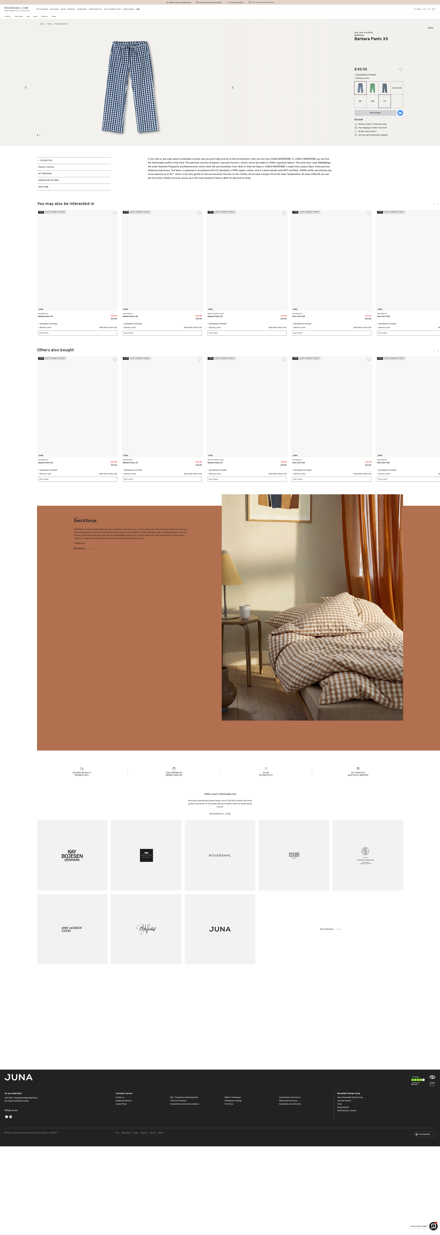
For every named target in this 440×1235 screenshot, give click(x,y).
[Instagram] (11, 1117)
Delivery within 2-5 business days (180, 2)
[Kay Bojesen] (72, 855)
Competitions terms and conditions (184, 1104)
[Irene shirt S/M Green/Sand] (364, 314)
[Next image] (233, 87)
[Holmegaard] (294, 855)
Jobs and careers (344, 1101)
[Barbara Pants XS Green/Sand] (110, 314)
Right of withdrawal (233, 1097)
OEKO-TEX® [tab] (43, 187)
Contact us (120, 1097)
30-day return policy (237, 2)
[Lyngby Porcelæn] (368, 855)
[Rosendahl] (220, 855)
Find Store (229, 1104)
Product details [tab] (46, 167)
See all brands (327, 929)
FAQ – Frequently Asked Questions (184, 1097)
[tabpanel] (240, 173)
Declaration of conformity (290, 1104)
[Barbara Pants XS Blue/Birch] (105, 314)
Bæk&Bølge (79, 548)
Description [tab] (46, 160)
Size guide (358, 119)
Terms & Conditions (178, 1101)
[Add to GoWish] (400, 113)
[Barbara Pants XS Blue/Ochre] (195, 314)
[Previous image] (26, 87)
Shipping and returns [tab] (48, 180)
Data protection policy (288, 1101)
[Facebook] (7, 1117)
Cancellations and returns (289, 1097)
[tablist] (74, 173)
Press (339, 1104)
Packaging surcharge (233, 1101)
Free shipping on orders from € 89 (210, 2)
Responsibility (343, 1107)
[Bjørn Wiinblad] (146, 929)
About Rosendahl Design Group (350, 1097)
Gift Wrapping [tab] (45, 174)
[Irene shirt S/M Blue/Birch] (353, 314)
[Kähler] (146, 855)
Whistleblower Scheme (346, 1111)
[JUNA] (220, 929)
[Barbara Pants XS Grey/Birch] (100, 314)
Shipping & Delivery (124, 1101)
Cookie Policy (121, 1104)
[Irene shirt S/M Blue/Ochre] (359, 314)
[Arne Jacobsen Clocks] (72, 929)
